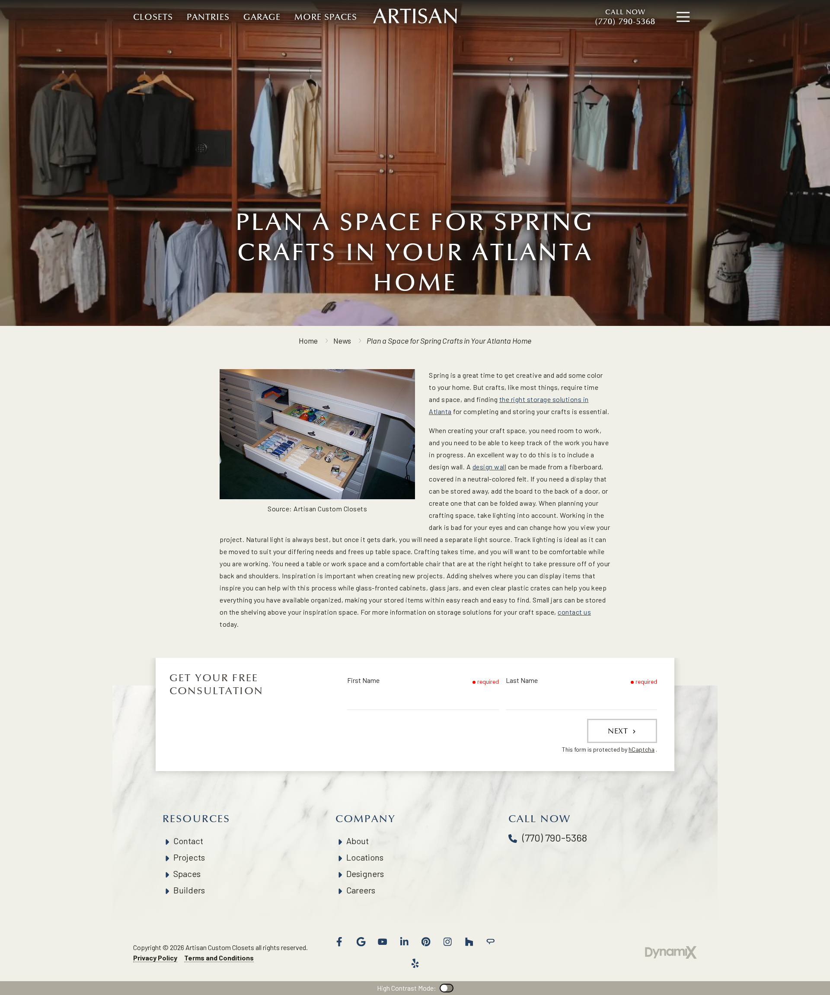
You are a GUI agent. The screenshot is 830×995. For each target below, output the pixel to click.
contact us (574, 612)
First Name (363, 680)
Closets (153, 17)
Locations (364, 857)
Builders (189, 890)
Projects (189, 857)
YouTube (382, 942)
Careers (360, 890)
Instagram (447, 942)
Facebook (339, 942)
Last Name (522, 680)
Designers (365, 873)
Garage (262, 17)
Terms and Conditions (219, 958)
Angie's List (490, 942)
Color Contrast (446, 988)
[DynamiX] (671, 952)
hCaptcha (641, 749)
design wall (489, 466)
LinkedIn (404, 942)
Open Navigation (683, 17)
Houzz (469, 942)
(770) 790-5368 (625, 17)
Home (308, 340)
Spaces (187, 873)
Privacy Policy (155, 958)
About (357, 841)
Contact (188, 841)
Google (361, 942)
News (342, 340)
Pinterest (426, 942)
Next (619, 731)
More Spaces (325, 17)
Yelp (415, 963)
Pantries (208, 17)
